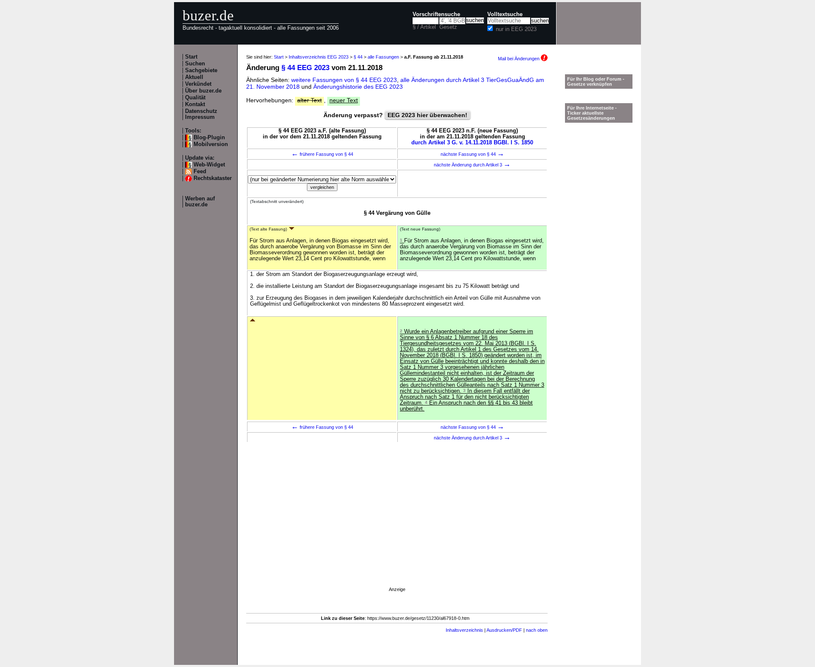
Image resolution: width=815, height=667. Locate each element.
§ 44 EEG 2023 (305, 68)
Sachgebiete (201, 70)
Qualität (195, 98)
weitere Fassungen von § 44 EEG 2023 (344, 79)
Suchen (195, 64)
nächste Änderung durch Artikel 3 (472, 164)
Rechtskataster (213, 178)
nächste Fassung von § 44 (472, 154)
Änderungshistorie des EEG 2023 (358, 86)
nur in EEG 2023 (516, 29)
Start (191, 57)
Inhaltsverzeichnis (464, 630)
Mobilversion (211, 144)
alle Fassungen (383, 56)
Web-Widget (209, 165)
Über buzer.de (203, 91)
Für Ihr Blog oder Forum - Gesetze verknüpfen (595, 81)
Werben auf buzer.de (200, 202)
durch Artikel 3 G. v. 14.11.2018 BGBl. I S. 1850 (472, 143)
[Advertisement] (397, 526)
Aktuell (194, 77)
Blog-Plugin (209, 138)
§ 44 (358, 56)
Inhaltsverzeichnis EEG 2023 (318, 56)
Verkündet (198, 84)
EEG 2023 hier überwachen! (427, 115)
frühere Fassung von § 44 (322, 154)
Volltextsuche (505, 14)
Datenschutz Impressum (201, 114)
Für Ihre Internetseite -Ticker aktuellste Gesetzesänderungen (592, 113)
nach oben (537, 630)
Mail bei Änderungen (519, 58)
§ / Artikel (424, 27)
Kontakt (195, 104)
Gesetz (448, 27)
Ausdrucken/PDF (504, 630)
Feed (200, 171)
